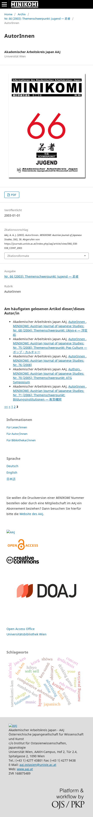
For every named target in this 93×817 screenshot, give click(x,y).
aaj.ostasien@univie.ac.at (37, 765)
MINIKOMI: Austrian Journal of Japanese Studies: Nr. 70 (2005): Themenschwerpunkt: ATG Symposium (48, 377)
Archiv (22, 14)
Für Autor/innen (16, 434)
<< (6, 407)
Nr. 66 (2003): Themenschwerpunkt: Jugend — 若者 (37, 18)
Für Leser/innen (16, 427)
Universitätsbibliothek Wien (26, 634)
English (11, 472)
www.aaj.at (25, 769)
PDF (13, 195)
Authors (74, 369)
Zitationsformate (18, 256)
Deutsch (12, 466)
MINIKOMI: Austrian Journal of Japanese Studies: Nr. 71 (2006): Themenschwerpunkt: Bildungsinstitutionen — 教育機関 (48, 395)
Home (8, 14)
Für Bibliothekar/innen (21, 440)
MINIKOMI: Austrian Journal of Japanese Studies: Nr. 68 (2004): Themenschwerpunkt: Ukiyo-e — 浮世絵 (50, 330)
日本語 (11, 479)
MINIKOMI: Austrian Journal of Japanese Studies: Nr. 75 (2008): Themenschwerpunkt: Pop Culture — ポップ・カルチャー (50, 347)
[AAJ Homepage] (13, 726)
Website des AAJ (31, 514)
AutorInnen (77, 322)
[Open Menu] (4, 4)
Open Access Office (20, 629)
